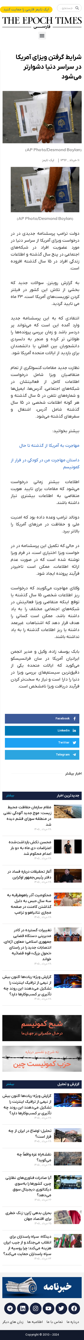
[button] (42, 35)
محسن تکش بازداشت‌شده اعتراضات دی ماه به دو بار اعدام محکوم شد (30, 848)
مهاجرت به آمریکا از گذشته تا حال (49, 446)
